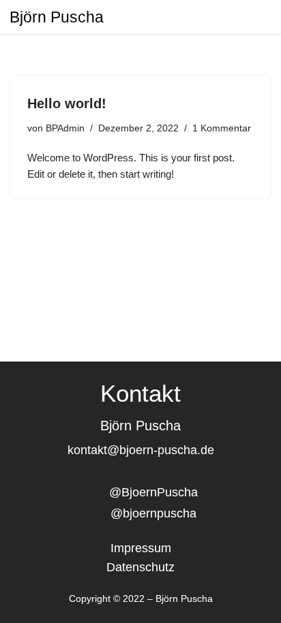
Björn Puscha (57, 17)
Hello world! (66, 103)
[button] (255, 17)
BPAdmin (65, 128)
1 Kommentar (221, 128)
